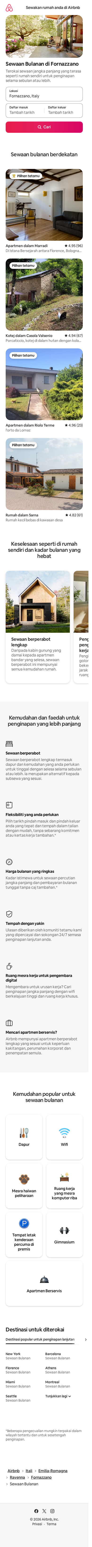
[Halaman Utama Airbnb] (9, 7)
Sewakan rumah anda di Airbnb (53, 7)
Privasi (37, 1524)
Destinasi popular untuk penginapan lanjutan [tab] (40, 1339)
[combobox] (44, 96)
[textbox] (24, 112)
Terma (51, 1524)
